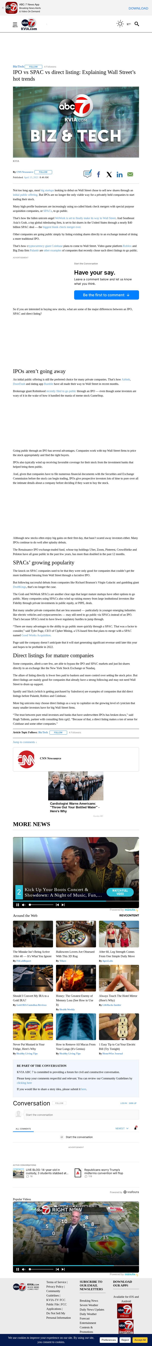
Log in (123, 1103)
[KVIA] (33, 23)
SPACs (47, 210)
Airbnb (126, 379)
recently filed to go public (61, 391)
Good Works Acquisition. (36, 635)
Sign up (132, 1103)
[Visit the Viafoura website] (131, 1192)
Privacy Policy (54, 1286)
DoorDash (19, 383)
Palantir (34, 250)
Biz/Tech (43, 732)
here (83, 1089)
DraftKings (19, 586)
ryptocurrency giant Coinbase (45, 246)
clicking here (24, 1082)
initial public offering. (25, 194)
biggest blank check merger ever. (62, 227)
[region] (76, 1147)
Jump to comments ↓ (25, 742)
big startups (48, 190)
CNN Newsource (24, 172)
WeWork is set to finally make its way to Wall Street (85, 218)
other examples (52, 250)
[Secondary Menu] (18, 23)
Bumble (48, 383)
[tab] (23, 1129)
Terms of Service (56, 1282)
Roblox (127, 246)
